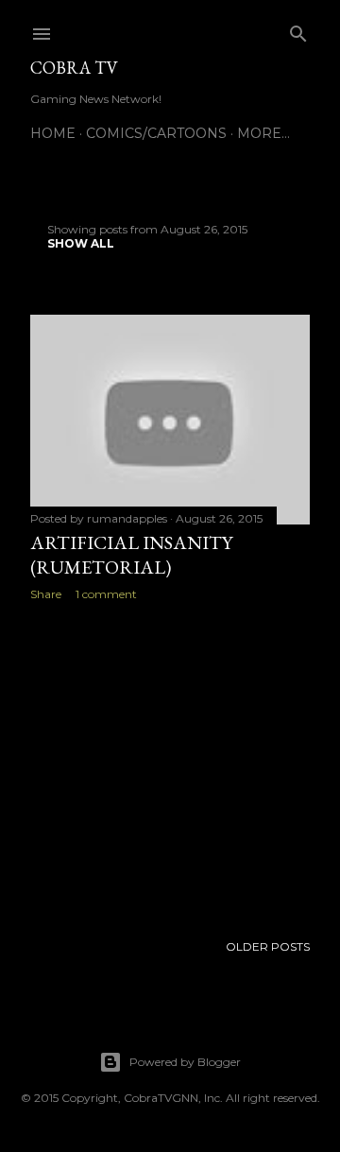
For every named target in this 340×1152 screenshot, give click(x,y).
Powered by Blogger (185, 1062)
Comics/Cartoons (156, 133)
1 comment (106, 594)
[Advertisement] (170, 766)
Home (53, 133)
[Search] (298, 29)
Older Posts (268, 946)
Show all (80, 243)
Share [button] (45, 594)
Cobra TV (74, 67)
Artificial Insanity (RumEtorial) (131, 554)
